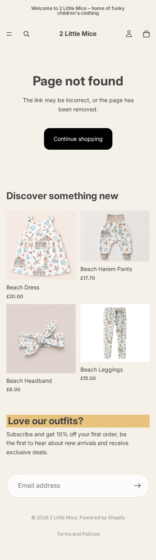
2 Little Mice (63, 517)
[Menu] (9, 34)
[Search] (26, 34)
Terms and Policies (78, 534)
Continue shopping (78, 138)
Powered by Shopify (102, 517)
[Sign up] (137, 485)
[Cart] (146, 34)
